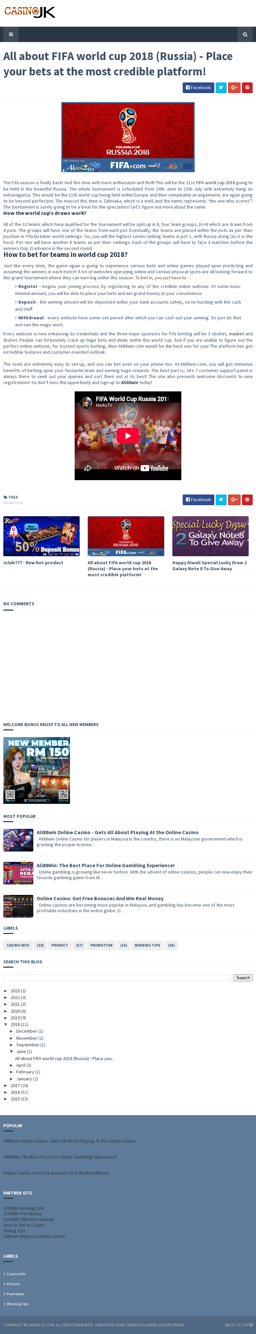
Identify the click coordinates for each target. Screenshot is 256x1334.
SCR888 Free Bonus (22, 1214)
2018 (16, 1024)
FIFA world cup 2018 (215, 183)
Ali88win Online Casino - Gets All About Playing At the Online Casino (118, 832)
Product (59, 945)
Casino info (18, 945)
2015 (16, 1099)
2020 (16, 1011)
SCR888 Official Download (28, 1219)
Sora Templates (130, 1324)
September (28, 1045)
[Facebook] (251, 13)
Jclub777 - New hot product (33, 563)
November (27, 1038)
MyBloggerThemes (166, 1324)
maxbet (236, 334)
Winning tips (147, 945)
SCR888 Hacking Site (23, 1208)
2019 (16, 1018)
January (24, 1079)
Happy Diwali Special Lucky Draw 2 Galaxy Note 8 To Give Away (209, 566)
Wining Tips (14, 1231)
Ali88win (129, 382)
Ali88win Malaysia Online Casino (34, 1236)
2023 (16, 991)
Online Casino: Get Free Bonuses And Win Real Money (100, 898)
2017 (16, 1085)
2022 (16, 997)
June (21, 1051)
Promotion (13, 503)
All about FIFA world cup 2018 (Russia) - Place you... (65, 1058)
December (27, 1031)
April (21, 1065)
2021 (16, 1004)
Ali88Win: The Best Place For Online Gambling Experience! (106, 865)
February (25, 1072)
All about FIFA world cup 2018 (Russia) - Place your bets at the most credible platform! (123, 569)
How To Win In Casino (23, 1225)
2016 (16, 1092)
